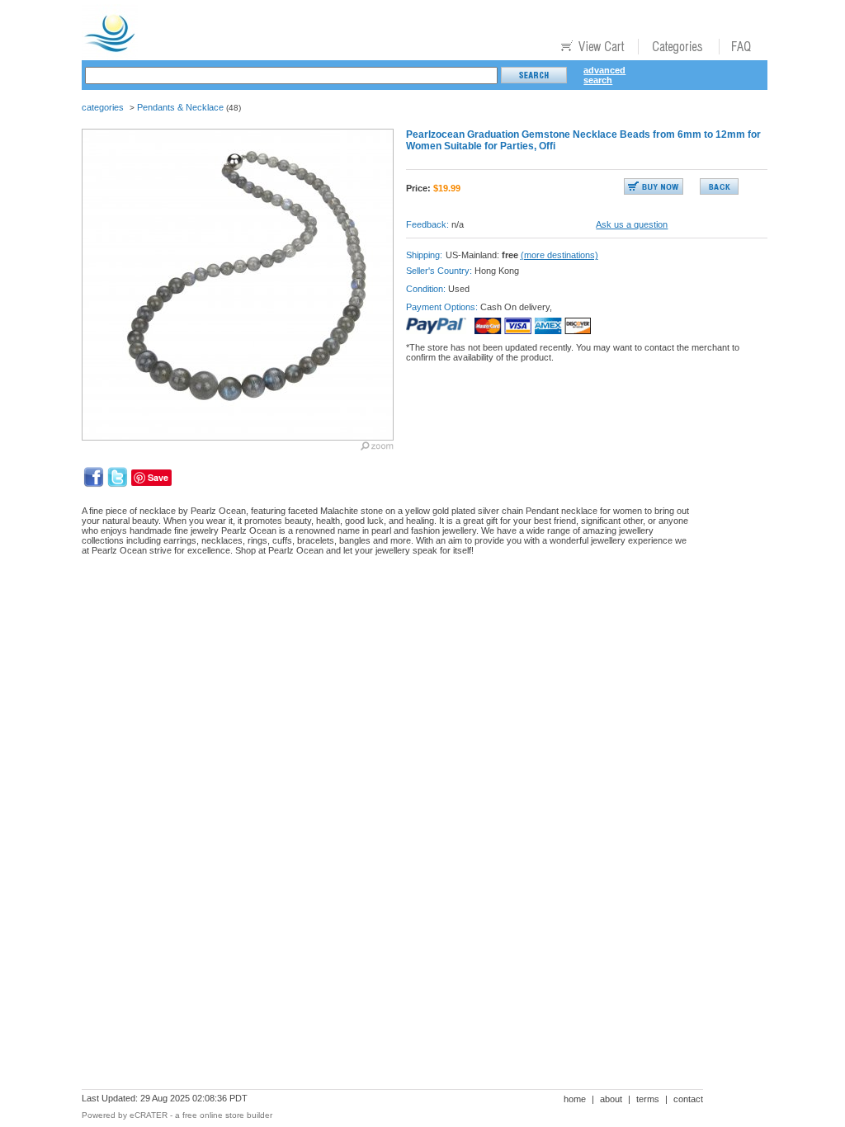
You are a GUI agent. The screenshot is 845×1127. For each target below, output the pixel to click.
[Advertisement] (382, 625)
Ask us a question (632, 224)
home (575, 1099)
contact (688, 1099)
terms (647, 1099)
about (611, 1099)
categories (103, 107)
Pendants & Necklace (180, 107)
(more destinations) (559, 255)
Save (158, 477)
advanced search (604, 75)
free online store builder (227, 1115)
